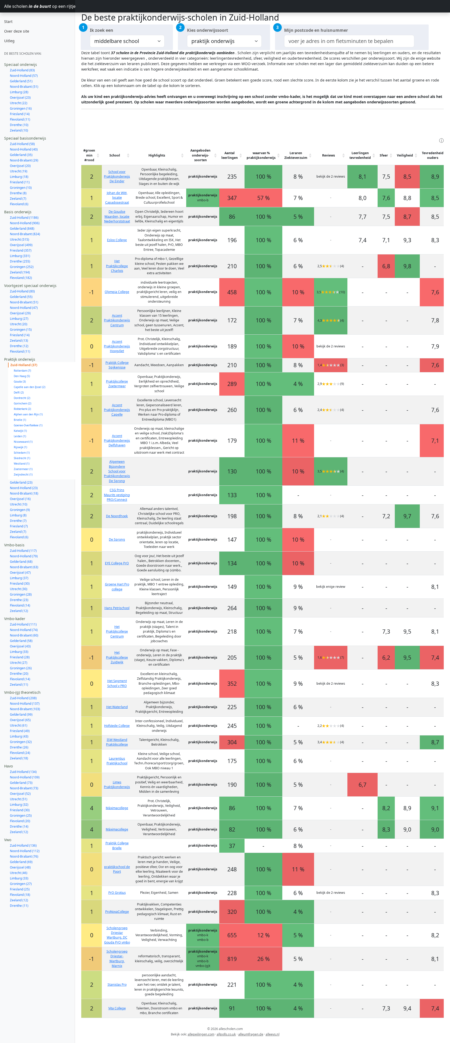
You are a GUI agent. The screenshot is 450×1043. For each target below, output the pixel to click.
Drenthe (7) (18, 521)
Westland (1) (21, 463)
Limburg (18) (19, 176)
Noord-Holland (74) (24, 630)
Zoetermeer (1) (23, 469)
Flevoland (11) (20, 119)
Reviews (328, 155)
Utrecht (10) (18, 504)
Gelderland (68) (21, 561)
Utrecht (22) (18, 103)
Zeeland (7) (18, 198)
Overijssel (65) (20, 720)
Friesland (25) (20, 889)
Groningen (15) (21, 329)
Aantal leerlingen (229, 155)
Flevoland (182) (21, 278)
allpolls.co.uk (226, 1034)
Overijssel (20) (20, 166)
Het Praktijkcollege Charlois (117, 266)
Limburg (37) (19, 578)
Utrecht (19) (18, 171)
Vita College (117, 1008)
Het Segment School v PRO (117, 683)
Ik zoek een (101, 30)
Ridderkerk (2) (22, 409)
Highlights (156, 155)
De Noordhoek (117, 516)
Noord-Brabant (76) (24, 856)
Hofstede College (117, 725)
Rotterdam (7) (22, 370)
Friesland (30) (20, 583)
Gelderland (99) (21, 714)
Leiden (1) (20, 436)
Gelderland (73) (21, 782)
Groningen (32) (21, 742)
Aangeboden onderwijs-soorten (200, 155)
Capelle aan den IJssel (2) (29, 387)
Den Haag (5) (22, 376)
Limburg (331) (20, 256)
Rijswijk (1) (20, 447)
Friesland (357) (21, 250)
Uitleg (9, 40)
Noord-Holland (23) (24, 488)
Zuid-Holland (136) (23, 845)
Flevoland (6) (19, 204)
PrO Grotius (117, 892)
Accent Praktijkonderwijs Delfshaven (117, 441)
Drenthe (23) (19, 600)
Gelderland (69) (21, 862)
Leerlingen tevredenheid (360, 155)
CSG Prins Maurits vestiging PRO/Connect (117, 495)
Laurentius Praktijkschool (117, 760)
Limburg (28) (19, 92)
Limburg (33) (19, 651)
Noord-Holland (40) (24, 149)
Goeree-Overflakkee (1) (28, 425)
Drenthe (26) (19, 747)
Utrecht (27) (18, 662)
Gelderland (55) (21, 297)
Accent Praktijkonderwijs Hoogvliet (117, 346)
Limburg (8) (18, 515)
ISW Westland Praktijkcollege (117, 742)
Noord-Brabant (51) (24, 86)
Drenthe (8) (18, 193)
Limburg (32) (19, 804)
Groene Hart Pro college (117, 586)
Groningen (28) (21, 594)
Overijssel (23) (20, 97)
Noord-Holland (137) (25, 703)
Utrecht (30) (18, 589)
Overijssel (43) (20, 646)
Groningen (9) (20, 510)
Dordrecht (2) (22, 398)
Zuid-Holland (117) (23, 550)
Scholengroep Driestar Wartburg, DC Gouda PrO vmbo (117, 935)
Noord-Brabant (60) (24, 635)
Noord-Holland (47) (24, 307)
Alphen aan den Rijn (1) (28, 414)
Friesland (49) (20, 731)
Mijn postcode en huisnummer (316, 30)
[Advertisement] (176, 125)
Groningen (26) (21, 668)
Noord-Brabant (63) (24, 567)
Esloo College (117, 240)
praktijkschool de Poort (117, 869)
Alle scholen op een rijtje (39, 6)
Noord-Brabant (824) (25, 234)
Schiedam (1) (22, 452)
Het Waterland (117, 707)
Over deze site (16, 31)
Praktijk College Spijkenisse (117, 365)
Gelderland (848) (22, 228)
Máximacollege (117, 808)
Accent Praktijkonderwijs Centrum (117, 320)
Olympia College (117, 292)
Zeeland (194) (20, 272)
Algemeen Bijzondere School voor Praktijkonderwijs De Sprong (117, 471)
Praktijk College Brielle (117, 845)
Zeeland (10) (19, 130)
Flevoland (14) (20, 605)
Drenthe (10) (19, 125)
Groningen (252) (22, 267)
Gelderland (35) (21, 155)
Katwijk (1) (20, 431)
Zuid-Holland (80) (22, 291)
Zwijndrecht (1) (23, 474)
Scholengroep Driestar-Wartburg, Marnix (117, 958)
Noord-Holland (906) (25, 223)
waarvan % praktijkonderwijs (261, 155)
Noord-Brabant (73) (24, 788)
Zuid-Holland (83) (22, 70)
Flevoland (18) (20, 894)
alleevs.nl (272, 1034)
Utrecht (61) (18, 725)
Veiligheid (405, 155)
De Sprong (117, 539)
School (114, 155)
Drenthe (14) (19, 826)
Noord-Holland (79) (24, 556)
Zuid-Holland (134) (23, 772)
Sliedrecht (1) (22, 458)
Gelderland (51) (21, 81)
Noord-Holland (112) (25, 851)
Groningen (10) (21, 187)
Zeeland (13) (19, 340)
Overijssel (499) (21, 245)
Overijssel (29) (20, 313)
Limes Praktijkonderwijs (117, 784)
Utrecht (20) (18, 324)
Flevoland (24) (20, 753)
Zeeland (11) (19, 684)
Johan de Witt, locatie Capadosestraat (117, 198)
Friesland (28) (20, 657)
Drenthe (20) (19, 673)
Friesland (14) (20, 114)
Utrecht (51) (18, 799)
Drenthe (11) (19, 905)
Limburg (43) (19, 736)
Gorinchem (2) (22, 403)
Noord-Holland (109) (25, 777)
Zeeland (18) (19, 758)
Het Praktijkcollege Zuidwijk (117, 657)
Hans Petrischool (116, 608)
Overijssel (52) (20, 793)
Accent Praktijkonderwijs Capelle (117, 410)
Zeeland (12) (19, 611)
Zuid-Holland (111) (23, 624)
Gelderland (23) (21, 482)
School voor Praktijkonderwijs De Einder (117, 177)
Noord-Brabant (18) (24, 493)
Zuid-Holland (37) (23, 365)
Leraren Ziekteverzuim (295, 155)
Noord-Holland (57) (24, 75)
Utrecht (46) (18, 873)
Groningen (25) (21, 815)
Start (8, 21)
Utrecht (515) (19, 239)
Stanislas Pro (117, 984)
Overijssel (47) (20, 572)
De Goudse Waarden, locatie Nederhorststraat (117, 216)
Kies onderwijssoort (207, 30)
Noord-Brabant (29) (24, 160)
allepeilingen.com (201, 1034)
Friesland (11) (20, 182)
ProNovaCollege (117, 911)
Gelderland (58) (21, 641)
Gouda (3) (20, 381)
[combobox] (349, 41)
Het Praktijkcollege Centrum (117, 631)
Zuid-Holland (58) (22, 144)
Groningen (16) (21, 108)
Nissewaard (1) (23, 442)
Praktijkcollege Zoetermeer (117, 383)
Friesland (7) (19, 526)
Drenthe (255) (20, 261)
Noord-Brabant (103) (25, 709)
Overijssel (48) (20, 867)
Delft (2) (19, 392)
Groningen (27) (21, 884)
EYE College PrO (117, 563)
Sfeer (384, 155)
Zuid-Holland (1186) (24, 217)
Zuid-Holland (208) (23, 698)
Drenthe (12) (19, 346)
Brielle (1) (20, 420)
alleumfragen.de (250, 1034)
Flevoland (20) (20, 821)
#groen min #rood (89, 155)
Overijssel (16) (20, 499)
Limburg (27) (19, 318)
